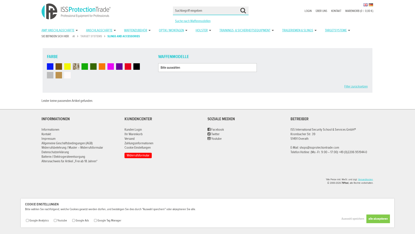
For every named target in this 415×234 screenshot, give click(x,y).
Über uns (321, 11)
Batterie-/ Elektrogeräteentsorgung (63, 157)
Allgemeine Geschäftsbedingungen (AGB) (67, 143)
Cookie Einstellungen (137, 148)
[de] (371, 4)
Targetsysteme (336, 30)
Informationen (50, 130)
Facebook (217, 130)
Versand (129, 139)
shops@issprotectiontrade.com (319, 148)
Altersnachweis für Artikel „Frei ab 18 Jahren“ (69, 161)
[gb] (365, 4)
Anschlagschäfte (99, 30)
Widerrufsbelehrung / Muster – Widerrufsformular (72, 148)
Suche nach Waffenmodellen (193, 21)
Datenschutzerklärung (55, 152)
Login (308, 11)
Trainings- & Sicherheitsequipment (244, 30)
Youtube (216, 139)
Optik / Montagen (171, 30)
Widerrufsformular (138, 155)
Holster (202, 30)
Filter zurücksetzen (356, 86)
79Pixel (345, 182)
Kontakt (336, 11)
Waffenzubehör (135, 30)
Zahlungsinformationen (138, 143)
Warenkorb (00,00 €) (359, 11)
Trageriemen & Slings (297, 30)
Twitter (215, 134)
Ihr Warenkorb (133, 134)
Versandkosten (365, 179)
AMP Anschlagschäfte (58, 30)
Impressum (49, 139)
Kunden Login (133, 130)
